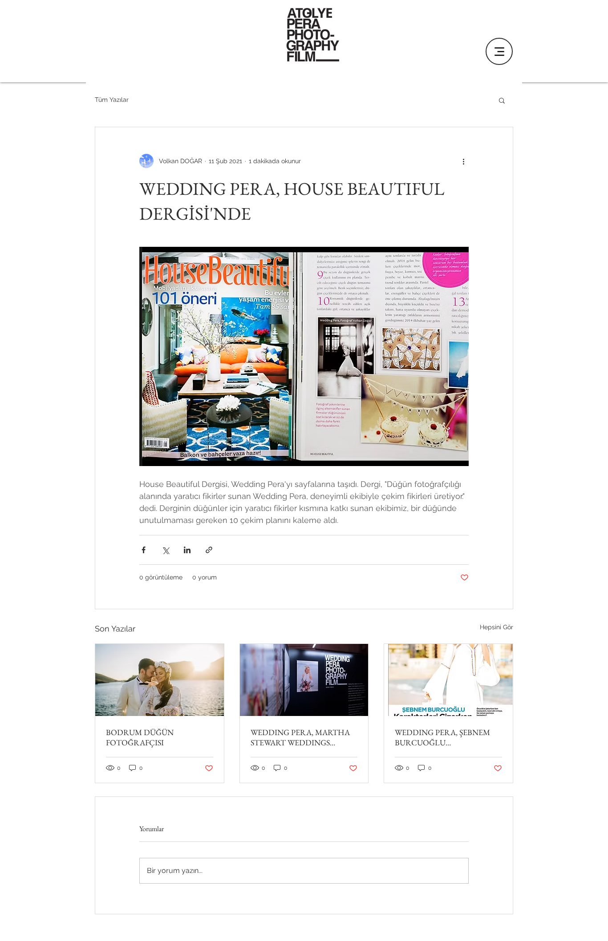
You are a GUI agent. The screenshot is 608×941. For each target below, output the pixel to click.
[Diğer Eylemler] (463, 161)
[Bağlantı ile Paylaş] (209, 550)
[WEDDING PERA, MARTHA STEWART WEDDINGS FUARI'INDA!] (304, 680)
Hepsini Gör (496, 627)
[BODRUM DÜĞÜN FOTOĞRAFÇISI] (159, 680)
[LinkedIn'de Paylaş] (187, 550)
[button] (502, 100)
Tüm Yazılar (112, 99)
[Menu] (499, 51)
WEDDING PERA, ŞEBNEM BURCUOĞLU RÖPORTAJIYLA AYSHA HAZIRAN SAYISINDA (442, 737)
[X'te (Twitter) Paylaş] (165, 550)
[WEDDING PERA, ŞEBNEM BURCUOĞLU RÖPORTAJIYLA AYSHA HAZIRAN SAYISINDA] (448, 680)
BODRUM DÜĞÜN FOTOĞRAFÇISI (140, 737)
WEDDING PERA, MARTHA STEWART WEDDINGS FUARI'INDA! (300, 737)
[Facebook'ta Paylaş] (143, 550)
